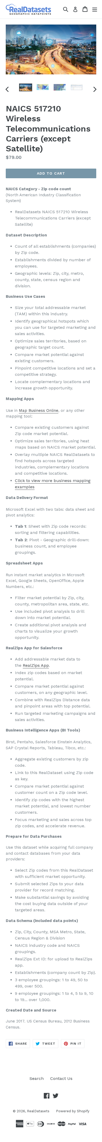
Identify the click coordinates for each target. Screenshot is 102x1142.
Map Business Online (38, 410)
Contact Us (61, 1078)
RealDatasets (38, 1111)
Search (37, 1078)
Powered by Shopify (72, 1111)
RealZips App (36, 665)
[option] (25, 87)
